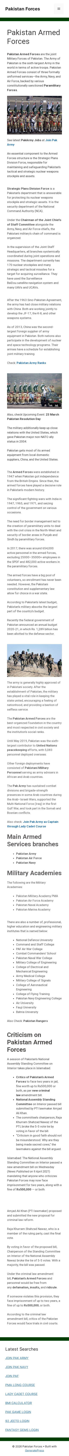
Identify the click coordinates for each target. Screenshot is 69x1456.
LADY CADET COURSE (21, 1394)
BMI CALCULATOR (18, 1403)
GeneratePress (34, 1450)
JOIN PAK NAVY (16, 1367)
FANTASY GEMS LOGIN (22, 1430)
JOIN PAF (12, 1376)
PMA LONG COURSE (20, 1385)
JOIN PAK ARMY (16, 1358)
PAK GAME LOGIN (18, 1412)
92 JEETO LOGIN (17, 1421)
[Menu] (59, 9)
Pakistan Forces (22, 8)
